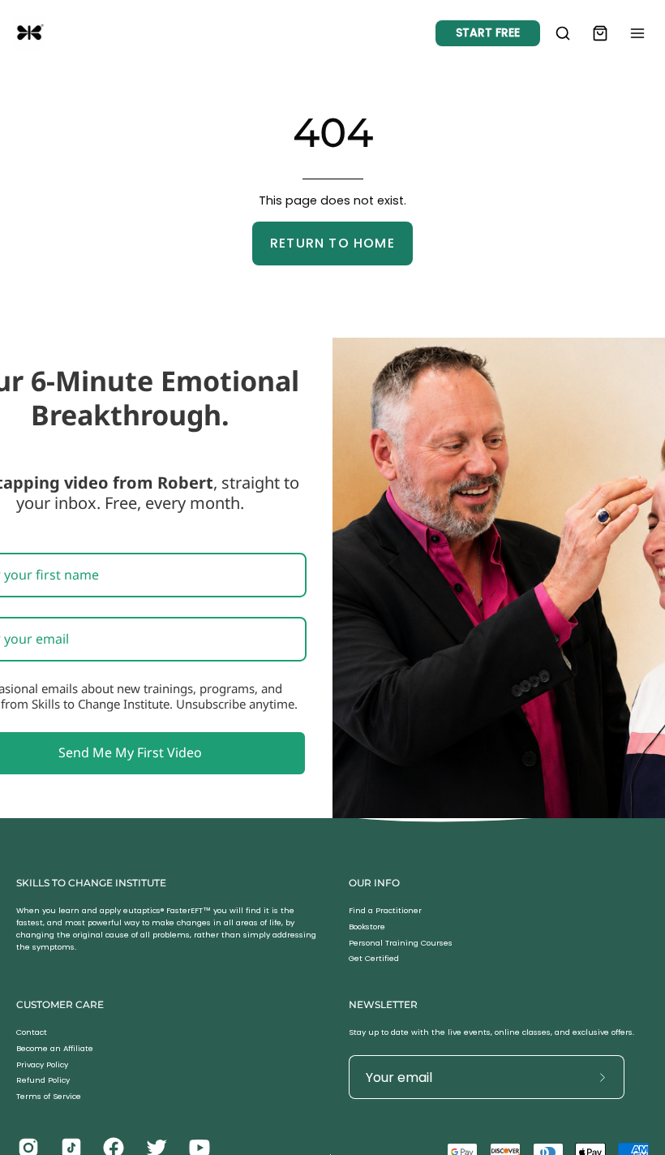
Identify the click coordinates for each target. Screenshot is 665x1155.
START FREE (488, 32)
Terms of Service (48, 1096)
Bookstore (367, 926)
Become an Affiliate (54, 1048)
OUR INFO (374, 883)
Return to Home (332, 243)
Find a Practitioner (385, 910)
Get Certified (374, 959)
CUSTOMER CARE (60, 1004)
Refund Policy (43, 1080)
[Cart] (600, 33)
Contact (31, 1032)
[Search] (562, 33)
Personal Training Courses (401, 942)
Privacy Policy (42, 1064)
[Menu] (637, 33)
